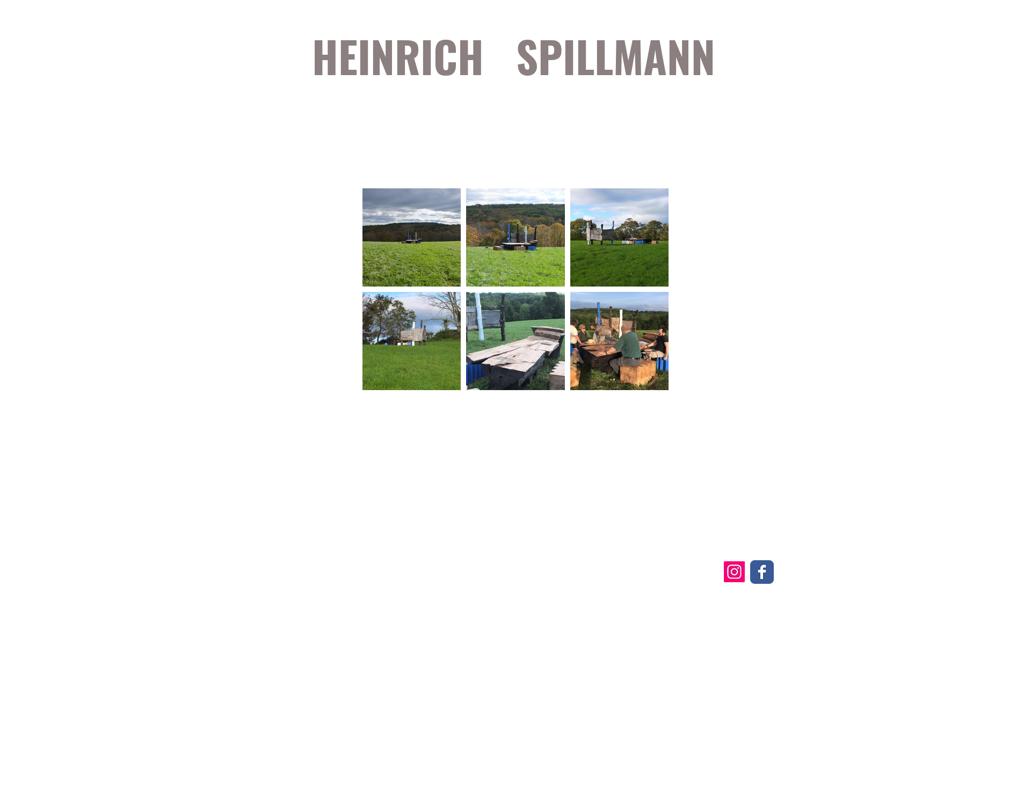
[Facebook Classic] (762, 572)
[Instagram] (734, 571)
